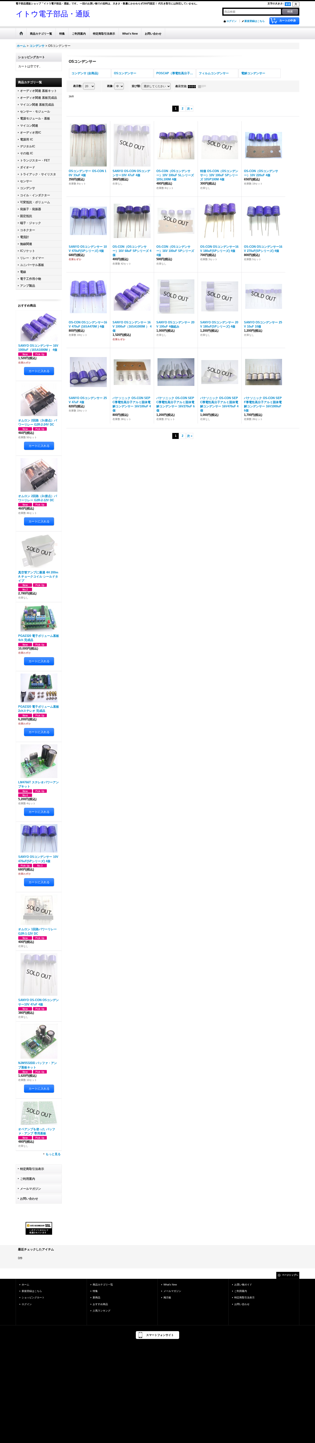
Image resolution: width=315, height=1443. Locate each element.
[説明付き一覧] (203, 86)
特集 (95, 1291)
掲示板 (167, 1297)
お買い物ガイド (243, 1284)
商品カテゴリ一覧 (103, 1284)
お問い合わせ (29, 1198)
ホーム (25, 1284)
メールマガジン (30, 1188)
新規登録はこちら (254, 21)
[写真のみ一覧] (193, 86)
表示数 (77, 86)
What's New (170, 1284)
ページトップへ (290, 1275)
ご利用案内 (27, 1179)
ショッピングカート (33, 1297)
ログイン (231, 21)
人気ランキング (101, 1310)
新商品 (96, 1297)
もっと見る (53, 1154)
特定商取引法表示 (32, 1169)
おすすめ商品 (100, 1304)
